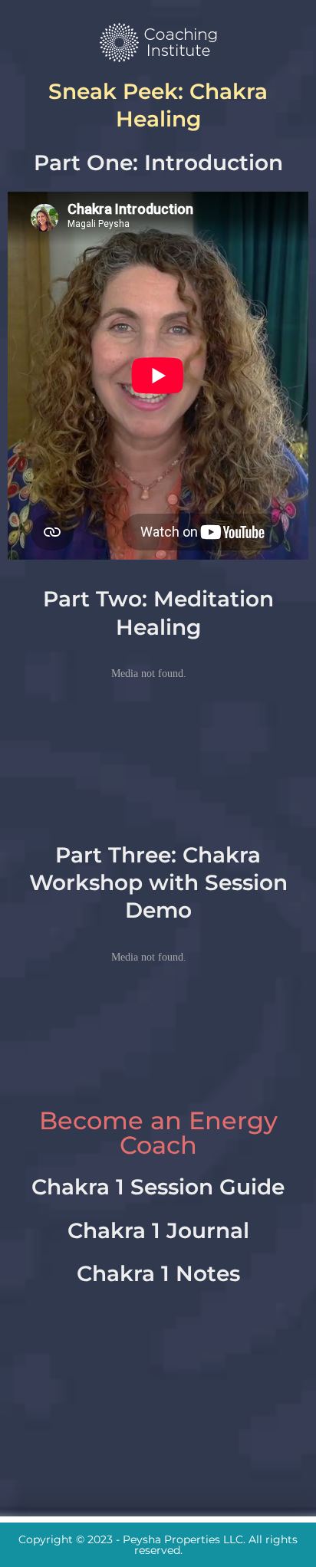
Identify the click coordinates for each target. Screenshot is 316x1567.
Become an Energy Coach (158, 1132)
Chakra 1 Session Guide (158, 1187)
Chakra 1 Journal (158, 1230)
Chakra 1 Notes (158, 1273)
